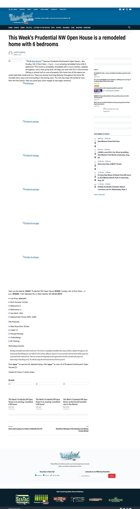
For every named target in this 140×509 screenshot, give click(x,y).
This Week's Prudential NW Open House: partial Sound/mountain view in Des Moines (75, 402)
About (29, 9)
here (50, 364)
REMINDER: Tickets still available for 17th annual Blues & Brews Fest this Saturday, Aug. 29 (111, 96)
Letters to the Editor (42, 27)
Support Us (54, 9)
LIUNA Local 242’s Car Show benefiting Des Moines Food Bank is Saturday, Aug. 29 (114, 155)
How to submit (44, 9)
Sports (58, 27)
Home (11, 27)
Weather (79, 27)
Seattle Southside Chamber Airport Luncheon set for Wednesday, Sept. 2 (112, 188)
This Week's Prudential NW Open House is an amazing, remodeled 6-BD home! (21, 402)
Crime (22, 27)
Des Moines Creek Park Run (109, 141)
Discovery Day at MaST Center (110, 164)
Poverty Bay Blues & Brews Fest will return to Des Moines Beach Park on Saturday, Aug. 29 (114, 177)
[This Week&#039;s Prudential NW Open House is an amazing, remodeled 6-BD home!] (21, 390)
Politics (29, 27)
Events (16, 27)
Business (66, 27)
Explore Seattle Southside (113, 90)
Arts (53, 27)
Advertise (22, 9)
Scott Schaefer (20, 52)
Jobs (73, 27)
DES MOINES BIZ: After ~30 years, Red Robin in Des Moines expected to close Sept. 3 (112, 74)
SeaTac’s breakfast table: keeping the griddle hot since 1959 (108, 88)
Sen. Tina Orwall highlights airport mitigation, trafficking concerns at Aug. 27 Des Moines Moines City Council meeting (112, 80)
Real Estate (36, 61)
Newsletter (63, 9)
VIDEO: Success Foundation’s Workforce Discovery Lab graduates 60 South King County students (112, 103)
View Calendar (99, 194)
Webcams (87, 27)
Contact (36, 9)
